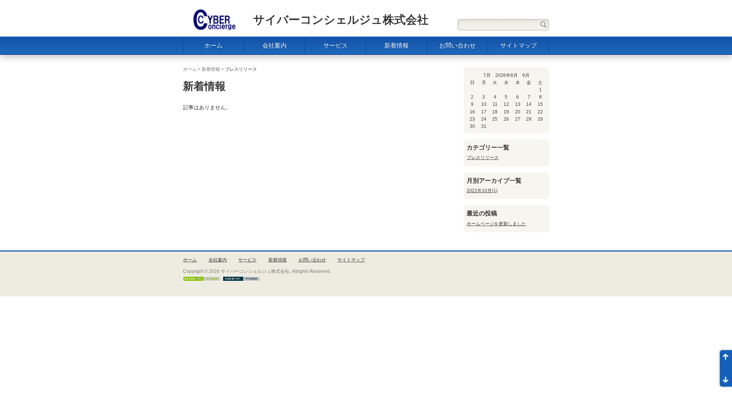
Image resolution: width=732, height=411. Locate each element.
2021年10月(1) (482, 190)
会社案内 (274, 45)
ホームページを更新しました (496, 223)
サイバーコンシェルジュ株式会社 (341, 19)
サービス (335, 45)
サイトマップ (518, 45)
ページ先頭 (726, 359)
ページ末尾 (726, 377)
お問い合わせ (457, 45)
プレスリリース (483, 157)
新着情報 (396, 45)
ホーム (213, 45)
